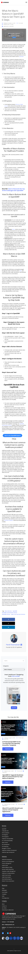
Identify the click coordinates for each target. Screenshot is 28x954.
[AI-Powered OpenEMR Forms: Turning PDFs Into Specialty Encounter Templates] (14, 727)
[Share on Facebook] (8, 619)
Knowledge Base (5, 898)
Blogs (3, 888)
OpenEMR (11, 26)
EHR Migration (5, 834)
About (3, 904)
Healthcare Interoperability (7, 838)
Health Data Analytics (6, 877)
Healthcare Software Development (9, 850)
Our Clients (4, 908)
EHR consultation (5, 832)
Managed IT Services (6, 848)
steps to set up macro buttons (18, 614)
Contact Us (4, 906)
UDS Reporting (5, 846)
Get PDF (14, 707)
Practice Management (6, 863)
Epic (21, 270)
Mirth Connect (5, 842)
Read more (7, 748)
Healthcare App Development (8, 852)
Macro (13, 229)
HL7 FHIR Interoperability (7, 840)
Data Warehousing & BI (7, 879)
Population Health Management (8, 871)
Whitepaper (4, 890)
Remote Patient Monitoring (7, 869)
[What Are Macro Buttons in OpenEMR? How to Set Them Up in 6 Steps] (14, 35)
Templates (4, 894)
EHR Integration (5, 836)
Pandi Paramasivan (13, 645)
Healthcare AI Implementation (8, 873)
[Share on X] (8, 623)
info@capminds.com (9, 924)
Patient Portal (5, 865)
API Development (5, 844)
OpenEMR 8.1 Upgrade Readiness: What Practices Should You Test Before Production (12, 776)
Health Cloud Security (6, 875)
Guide (3, 896)
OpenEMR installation (8, 520)
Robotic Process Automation (8, 881)
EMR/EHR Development (7, 859)
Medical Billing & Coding (7, 867)
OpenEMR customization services (9, 612)
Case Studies (4, 892)
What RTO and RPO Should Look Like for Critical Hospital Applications (12, 809)
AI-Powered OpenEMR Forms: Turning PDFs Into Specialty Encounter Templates (11, 743)
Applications (6, 26)
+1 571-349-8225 (10, 921)
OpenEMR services (6, 614)
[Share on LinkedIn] (8, 627)
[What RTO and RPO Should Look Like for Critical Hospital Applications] (14, 794)
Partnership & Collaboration (8, 909)
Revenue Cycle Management (8, 861)
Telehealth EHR (5, 830)
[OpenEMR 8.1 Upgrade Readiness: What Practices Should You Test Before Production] (14, 761)
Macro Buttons (8, 611)
